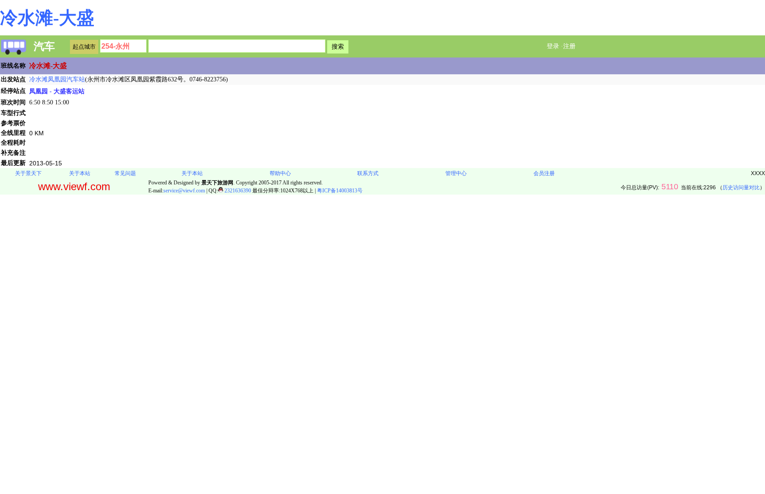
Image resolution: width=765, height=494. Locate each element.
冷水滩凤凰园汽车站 (57, 79)
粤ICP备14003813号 (340, 191)
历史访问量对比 (741, 187)
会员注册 (544, 173)
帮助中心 (280, 173)
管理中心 (456, 173)
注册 (569, 46)
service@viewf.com (184, 191)
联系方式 (368, 173)
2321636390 (237, 191)
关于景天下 (28, 173)
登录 (553, 46)
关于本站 (79, 173)
